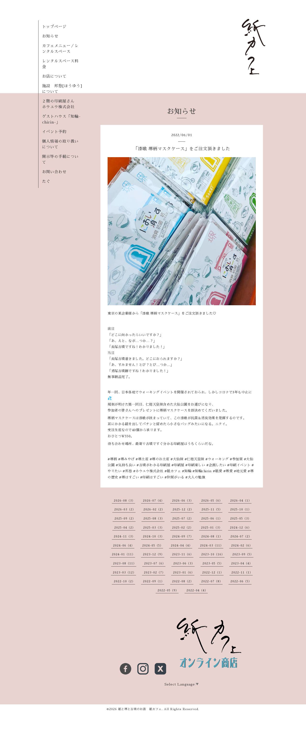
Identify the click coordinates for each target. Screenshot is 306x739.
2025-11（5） (212, 509)
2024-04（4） (181, 545)
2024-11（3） (124, 536)
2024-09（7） (182, 536)
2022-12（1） (213, 572)
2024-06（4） (123, 545)
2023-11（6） (182, 554)
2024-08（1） (212, 536)
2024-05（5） (152, 545)
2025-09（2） (125, 518)
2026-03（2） (125, 509)
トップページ (54, 27)
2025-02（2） (182, 527)
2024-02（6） (241, 545)
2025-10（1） (240, 509)
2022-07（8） (212, 581)
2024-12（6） (240, 527)
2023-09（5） (242, 554)
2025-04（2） (124, 527)
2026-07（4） (153, 500)
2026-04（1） (240, 500)
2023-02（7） (154, 572)
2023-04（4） (241, 563)
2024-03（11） (211, 545)
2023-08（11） (124, 563)
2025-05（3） (240, 518)
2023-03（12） (124, 572)
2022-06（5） (240, 581)
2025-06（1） (211, 518)
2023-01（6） (183, 572)
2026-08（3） (124, 500)
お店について (54, 76)
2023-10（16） (212, 554)
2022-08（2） (182, 581)
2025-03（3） (153, 527)
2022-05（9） (168, 590)
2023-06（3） (184, 563)
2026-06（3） (182, 500)
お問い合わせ (54, 172)
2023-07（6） (154, 563)
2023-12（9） (153, 554)
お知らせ (50, 36)
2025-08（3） (153, 518)
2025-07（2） (182, 518)
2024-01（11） (123, 554)
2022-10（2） (124, 581)
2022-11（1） (242, 572)
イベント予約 (54, 132)
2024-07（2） (241, 536)
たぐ (46, 181)
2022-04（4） (197, 590)
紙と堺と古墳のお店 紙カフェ (140, 709)
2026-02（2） (154, 509)
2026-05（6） (211, 500)
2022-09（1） (153, 581)
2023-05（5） (212, 563)
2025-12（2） (183, 509)
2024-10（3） (153, 536)
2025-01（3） (211, 527)
